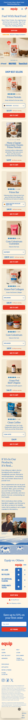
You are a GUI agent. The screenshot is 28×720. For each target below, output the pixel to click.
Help (17, 649)
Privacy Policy (23, 713)
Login (18, 652)
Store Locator (4, 673)
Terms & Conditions (20, 659)
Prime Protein (14, 97)
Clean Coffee (14, 422)
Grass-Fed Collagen (14, 289)
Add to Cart (14, 115)
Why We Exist (6, 655)
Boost (23, 717)
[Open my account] (22, 9)
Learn (4, 652)
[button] (19, 709)
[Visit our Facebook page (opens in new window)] (7, 680)
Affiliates (5, 667)
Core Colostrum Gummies (14, 242)
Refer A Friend (6, 670)
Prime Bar (14, 192)
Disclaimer (20, 655)
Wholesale (5, 664)
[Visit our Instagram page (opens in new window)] (3, 680)
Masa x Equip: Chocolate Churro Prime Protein (14, 145)
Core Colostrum (14, 335)
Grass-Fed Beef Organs (14, 381)
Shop (3, 649)
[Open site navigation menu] (3, 9)
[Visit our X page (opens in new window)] (11, 680)
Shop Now (14, 30)
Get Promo (14, 629)
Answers (5, 658)
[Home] (14, 9)
